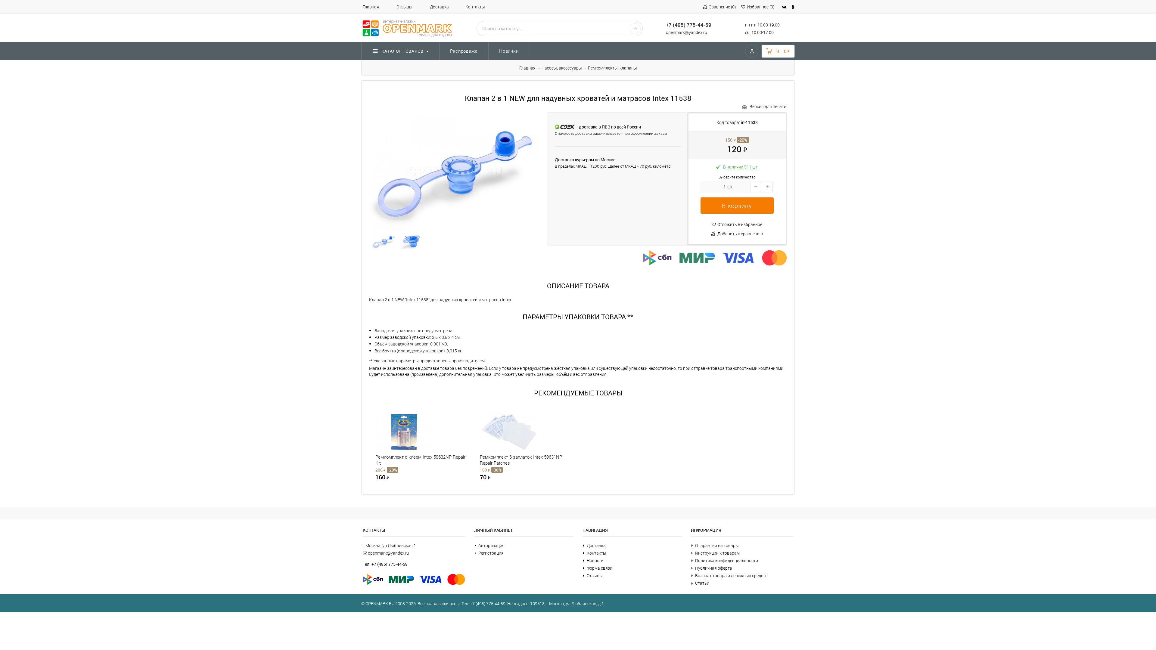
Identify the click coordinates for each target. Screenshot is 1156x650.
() (722, 7)
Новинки (508, 51)
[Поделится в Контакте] (784, 7)
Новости (595, 560)
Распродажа (464, 51)
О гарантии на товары (717, 545)
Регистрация (491, 553)
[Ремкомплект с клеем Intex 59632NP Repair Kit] (414, 432)
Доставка (439, 7)
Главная (371, 7)
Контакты (475, 7)
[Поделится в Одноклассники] (793, 7)
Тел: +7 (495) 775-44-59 (385, 564)
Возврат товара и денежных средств (731, 575)
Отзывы (404, 7)
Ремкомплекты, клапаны (612, 68)
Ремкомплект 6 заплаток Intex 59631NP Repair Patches (521, 460)
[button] (737, 205)
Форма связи (599, 568)
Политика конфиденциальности (726, 560)
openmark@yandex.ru (686, 32)
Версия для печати (768, 106)
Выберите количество (737, 177)
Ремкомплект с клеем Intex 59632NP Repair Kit (420, 460)
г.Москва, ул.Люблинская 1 (389, 545)
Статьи (702, 583)
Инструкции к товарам (717, 553)
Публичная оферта (713, 568)
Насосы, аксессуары (562, 68)
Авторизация (491, 545)
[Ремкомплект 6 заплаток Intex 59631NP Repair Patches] (519, 432)
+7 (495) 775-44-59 (688, 24)
